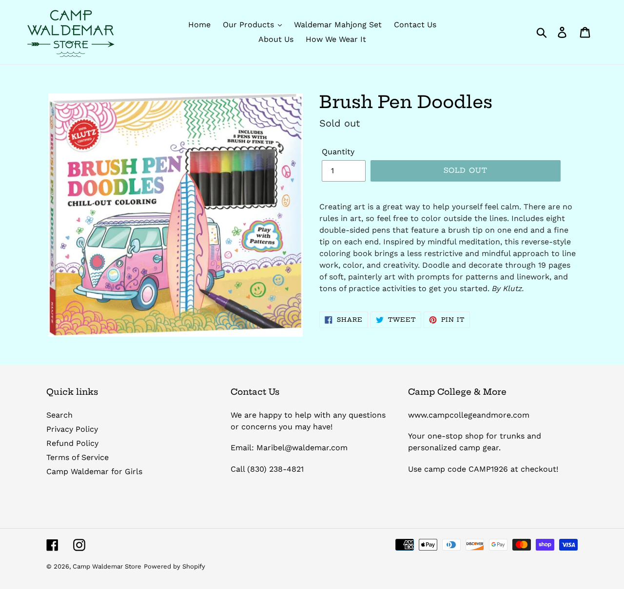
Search (59, 415)
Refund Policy (72, 443)
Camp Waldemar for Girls (94, 471)
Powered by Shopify (174, 566)
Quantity (338, 151)
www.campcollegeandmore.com (468, 415)
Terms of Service (77, 457)
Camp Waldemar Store (107, 566)
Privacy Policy (72, 429)
